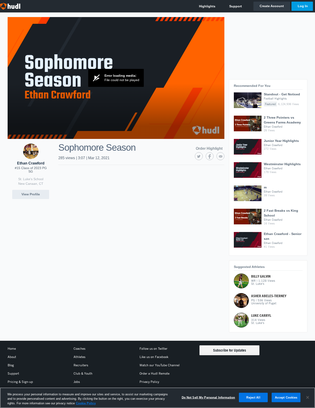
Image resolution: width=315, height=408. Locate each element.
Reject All (253, 397)
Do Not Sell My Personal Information (208, 397)
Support (13, 373)
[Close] (308, 397)
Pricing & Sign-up (20, 382)
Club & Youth (83, 373)
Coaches (79, 348)
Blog (11, 365)
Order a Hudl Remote (154, 373)
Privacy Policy (149, 382)
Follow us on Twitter (153, 348)
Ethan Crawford (31, 163)
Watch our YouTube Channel (160, 365)
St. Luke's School (30, 179)
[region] (157, 397)
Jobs (77, 382)
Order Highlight (209, 148)
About (12, 357)
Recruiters (81, 365)
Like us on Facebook (154, 357)
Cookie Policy (86, 403)
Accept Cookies (286, 397)
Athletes (79, 357)
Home (12, 348)
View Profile (30, 194)
